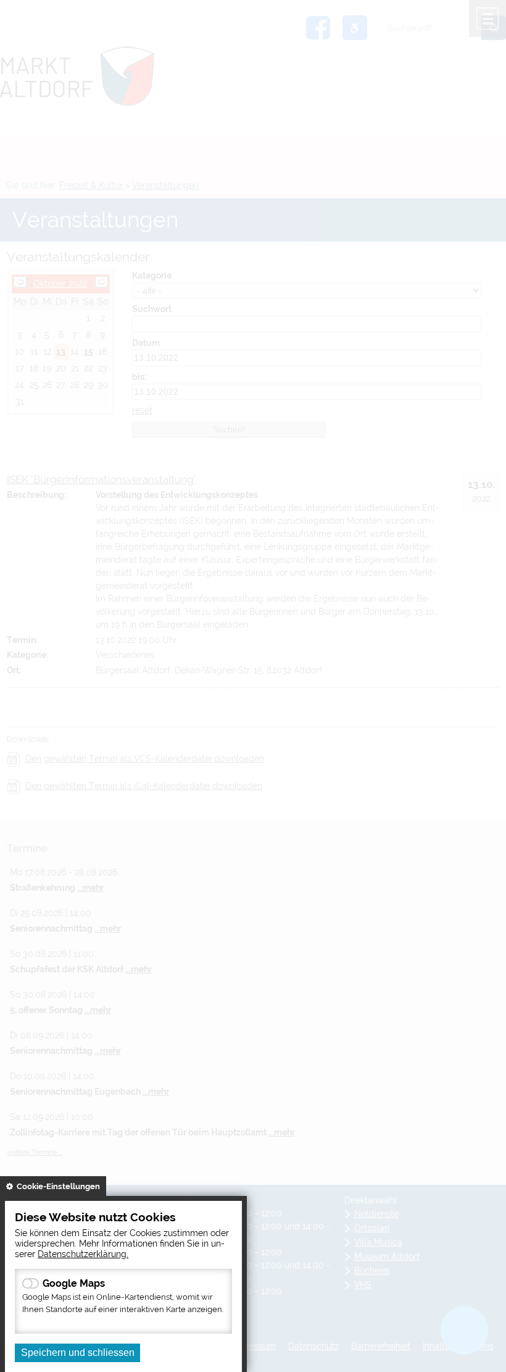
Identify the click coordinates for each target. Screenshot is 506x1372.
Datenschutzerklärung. (83, 1253)
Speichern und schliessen (78, 1352)
